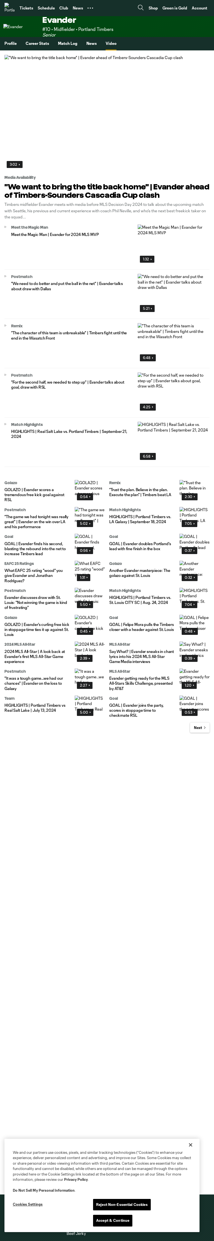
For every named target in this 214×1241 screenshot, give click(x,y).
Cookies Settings (28, 1204)
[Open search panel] (140, 8)
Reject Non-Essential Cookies (122, 1204)
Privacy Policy (76, 1179)
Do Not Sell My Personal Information (44, 1190)
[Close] (190, 1145)
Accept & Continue (112, 1220)
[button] (90, 8)
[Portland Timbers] (9, 8)
